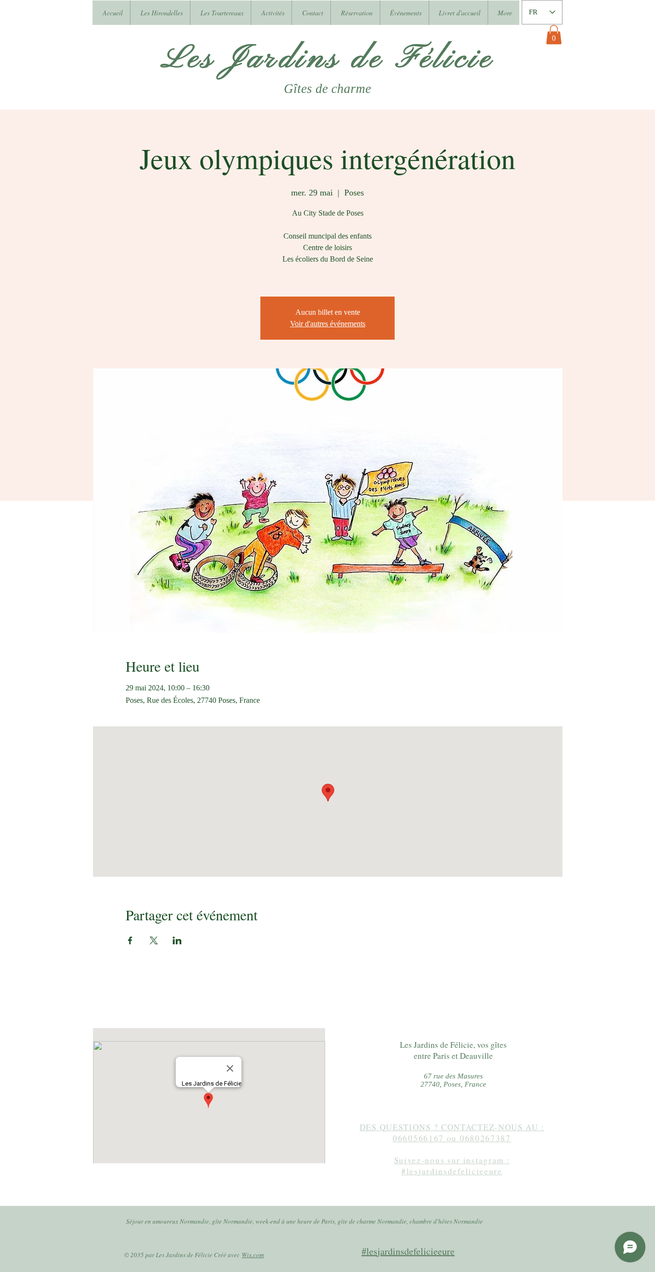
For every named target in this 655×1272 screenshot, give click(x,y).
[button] (554, 35)
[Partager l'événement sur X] (153, 940)
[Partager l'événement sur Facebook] (130, 940)
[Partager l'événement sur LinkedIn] (177, 940)
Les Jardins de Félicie (328, 59)
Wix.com (253, 1254)
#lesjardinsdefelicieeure (408, 1251)
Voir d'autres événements (327, 324)
